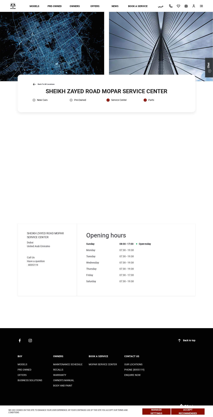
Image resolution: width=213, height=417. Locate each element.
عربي (161, 6)
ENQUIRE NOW (132, 375)
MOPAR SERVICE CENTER (103, 364)
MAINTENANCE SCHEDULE (67, 364)
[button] (209, 67)
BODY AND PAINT (62, 385)
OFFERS (94, 6)
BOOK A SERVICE (138, 6)
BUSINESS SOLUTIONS (30, 380)
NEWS (115, 6)
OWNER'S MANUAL (63, 380)
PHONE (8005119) (134, 369)
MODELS (34, 6)
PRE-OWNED (55, 6)
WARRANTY (59, 375)
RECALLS (58, 369)
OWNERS (75, 6)
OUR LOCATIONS (133, 364)
